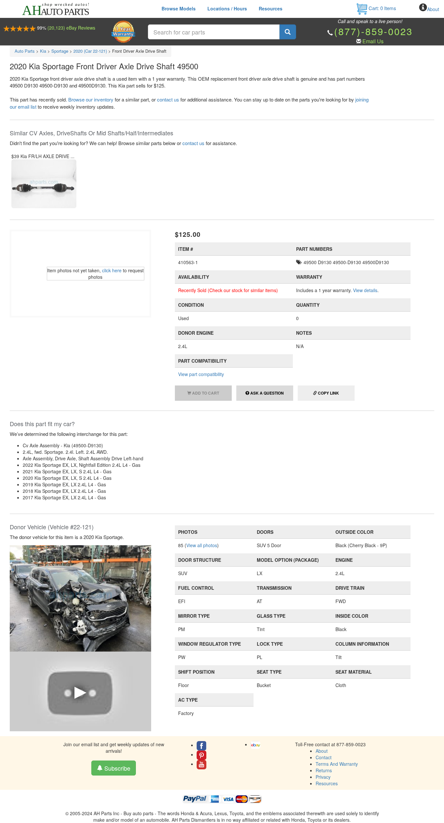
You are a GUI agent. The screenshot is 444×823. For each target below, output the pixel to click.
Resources (270, 8)
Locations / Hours (227, 8)
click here (112, 270)
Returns (324, 770)
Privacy (323, 777)
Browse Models (179, 8)
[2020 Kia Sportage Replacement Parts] (80, 597)
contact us (168, 99)
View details (365, 290)
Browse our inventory (90, 99)
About (433, 9)
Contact (324, 757)
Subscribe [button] (116, 768)
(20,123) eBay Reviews (71, 27)
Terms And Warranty (337, 764)
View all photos (201, 545)
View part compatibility (201, 374)
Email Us (373, 41)
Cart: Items (381, 8)
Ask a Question (266, 393)
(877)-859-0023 (373, 31)
